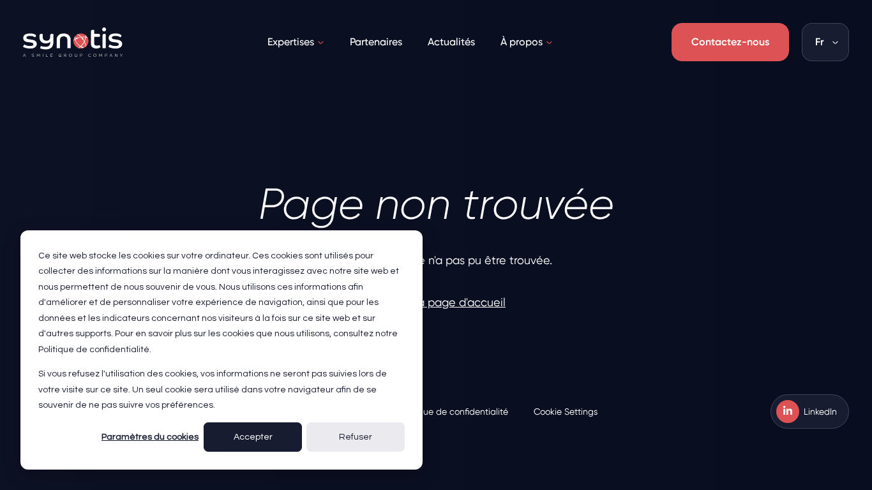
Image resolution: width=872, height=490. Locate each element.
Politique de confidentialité (453, 411)
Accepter (253, 437)
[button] (825, 42)
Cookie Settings (566, 411)
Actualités (451, 42)
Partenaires (376, 42)
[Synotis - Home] (73, 42)
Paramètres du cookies (150, 437)
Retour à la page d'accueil (436, 302)
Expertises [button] (290, 42)
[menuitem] (295, 42)
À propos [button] (521, 42)
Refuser (355, 437)
